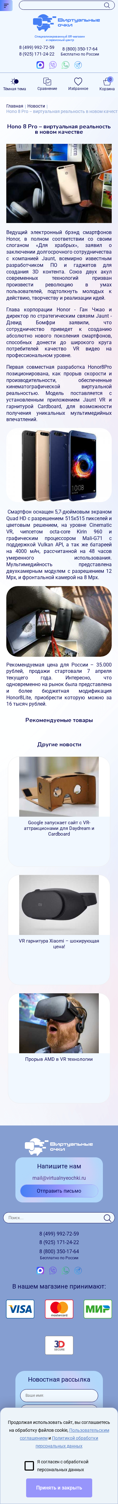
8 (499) (36, 47)
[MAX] (40, 65)
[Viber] (53, 65)
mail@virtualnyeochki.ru (59, 1178)
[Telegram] (78, 65)
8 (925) (36, 53)
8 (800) (80, 51)
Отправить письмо (59, 1191)
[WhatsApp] (65, 65)
